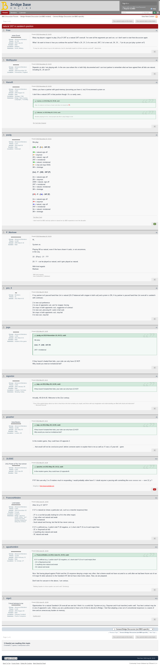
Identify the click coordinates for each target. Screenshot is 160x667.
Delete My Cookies (26, 663)
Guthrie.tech (36, 616)
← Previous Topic (113, 632)
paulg (9, 135)
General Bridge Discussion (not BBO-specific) (68, 16)
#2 (156, 60)
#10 (156, 459)
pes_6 (9, 288)
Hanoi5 (9, 82)
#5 (156, 232)
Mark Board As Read (39, 663)
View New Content (148, 16)
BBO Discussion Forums (10, 16)
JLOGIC (10, 459)
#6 (156, 288)
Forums (5, 12)
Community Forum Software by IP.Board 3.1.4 (143, 663)
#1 (156, 30)
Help (154, 9)
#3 (156, 82)
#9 (156, 417)
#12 (156, 547)
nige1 (8, 598)
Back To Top (6, 663)
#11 (156, 498)
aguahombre (12, 547)
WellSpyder (11, 60)
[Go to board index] (17, 6)
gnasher (10, 417)
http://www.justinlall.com (47, 486)
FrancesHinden (13, 498)
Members (13, 12)
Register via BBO (129, 8)
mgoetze (10, 376)
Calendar (22, 12)
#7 (156, 327)
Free (8, 30)
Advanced (157, 12)
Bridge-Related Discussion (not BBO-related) (35, 16)
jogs (8, 327)
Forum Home (16, 663)
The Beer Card (37, 217)
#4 (156, 135)
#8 (156, 376)
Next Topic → (153, 632)
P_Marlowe (11, 232)
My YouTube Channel (39, 123)
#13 (156, 598)
